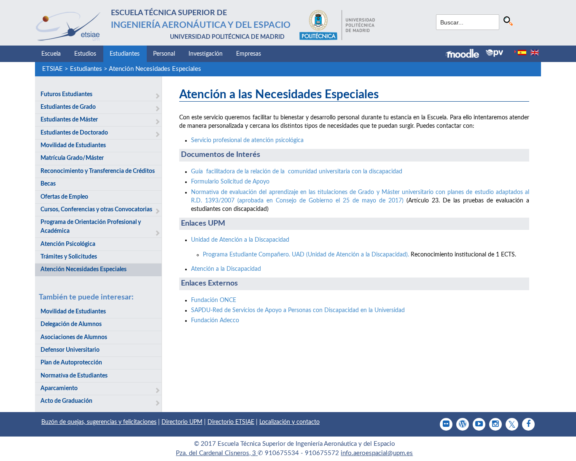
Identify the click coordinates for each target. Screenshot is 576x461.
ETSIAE (52, 69)
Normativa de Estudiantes (74, 376)
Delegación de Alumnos (71, 324)
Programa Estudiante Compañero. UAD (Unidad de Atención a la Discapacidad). (306, 255)
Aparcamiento (59, 388)
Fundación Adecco (215, 321)
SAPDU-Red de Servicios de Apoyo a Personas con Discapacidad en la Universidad (298, 310)
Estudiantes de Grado (68, 107)
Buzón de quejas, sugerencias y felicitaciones (98, 422)
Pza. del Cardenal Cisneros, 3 (217, 453)
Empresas (248, 54)
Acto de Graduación (66, 401)
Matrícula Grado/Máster (72, 158)
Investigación (205, 54)
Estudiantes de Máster (69, 120)
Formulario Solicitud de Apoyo (230, 182)
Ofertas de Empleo (64, 197)
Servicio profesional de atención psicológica (247, 140)
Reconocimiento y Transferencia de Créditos (97, 171)
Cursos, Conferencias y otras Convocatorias (96, 210)
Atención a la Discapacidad (226, 269)
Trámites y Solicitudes (68, 257)
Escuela (51, 54)
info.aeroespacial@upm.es (377, 453)
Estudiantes (125, 54)
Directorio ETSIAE (230, 422)
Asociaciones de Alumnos (73, 337)
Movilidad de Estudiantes (73, 145)
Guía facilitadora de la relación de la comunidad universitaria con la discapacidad (296, 172)
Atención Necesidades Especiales (155, 69)
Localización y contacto (289, 422)
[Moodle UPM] (466, 54)
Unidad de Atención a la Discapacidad (240, 240)
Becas (48, 184)
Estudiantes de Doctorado (74, 133)
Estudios (85, 54)
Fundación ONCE (213, 300)
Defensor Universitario (70, 350)
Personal (164, 54)
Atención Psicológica (67, 244)
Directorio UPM (181, 422)
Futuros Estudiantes (66, 94)
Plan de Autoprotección (71, 363)
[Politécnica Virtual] (494, 53)
